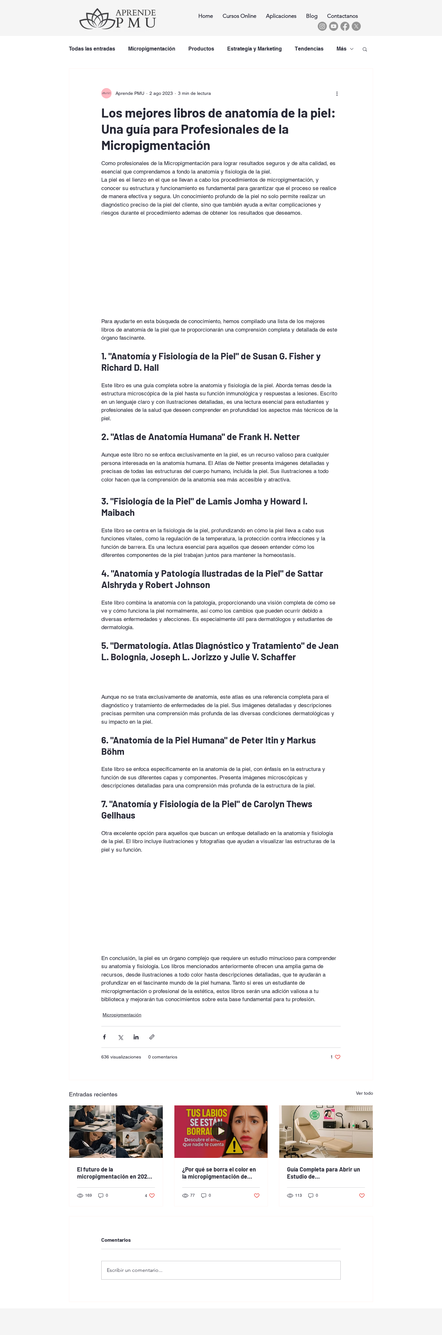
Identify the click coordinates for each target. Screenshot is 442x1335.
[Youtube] (333, 26)
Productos (201, 49)
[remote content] (221, 263)
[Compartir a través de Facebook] (104, 1037)
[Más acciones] (337, 93)
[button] (365, 48)
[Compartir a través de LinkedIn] (136, 1037)
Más (342, 49)
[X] (356, 26)
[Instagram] (322, 26)
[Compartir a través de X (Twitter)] (120, 1037)
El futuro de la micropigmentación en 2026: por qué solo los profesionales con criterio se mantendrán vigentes (115, 1173)
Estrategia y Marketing (254, 49)
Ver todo (364, 1093)
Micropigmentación (151, 49)
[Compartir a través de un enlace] (152, 1037)
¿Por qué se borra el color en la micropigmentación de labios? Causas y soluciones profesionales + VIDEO (219, 1173)
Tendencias (309, 49)
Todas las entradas (92, 49)
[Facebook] (344, 26)
